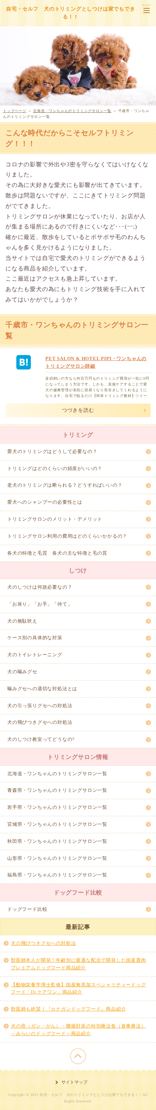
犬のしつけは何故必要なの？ (39, 587)
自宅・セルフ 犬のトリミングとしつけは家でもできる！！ (70, 13)
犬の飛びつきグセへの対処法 (39, 722)
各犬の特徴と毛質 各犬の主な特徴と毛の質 (57, 553)
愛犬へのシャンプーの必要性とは (44, 502)
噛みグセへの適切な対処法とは (42, 688)
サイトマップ (74, 1082)
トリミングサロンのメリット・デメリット (54, 519)
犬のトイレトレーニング (34, 654)
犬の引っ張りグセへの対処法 (39, 705)
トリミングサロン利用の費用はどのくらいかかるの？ (67, 536)
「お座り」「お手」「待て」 (39, 604)
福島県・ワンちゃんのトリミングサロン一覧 (57, 875)
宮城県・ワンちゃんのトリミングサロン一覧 (57, 824)
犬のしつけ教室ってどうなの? (41, 739)
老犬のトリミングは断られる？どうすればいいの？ (64, 485)
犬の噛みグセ (22, 671)
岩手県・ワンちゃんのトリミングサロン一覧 (57, 807)
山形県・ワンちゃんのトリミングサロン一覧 (57, 858)
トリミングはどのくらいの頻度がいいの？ (54, 468)
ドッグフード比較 (27, 909)
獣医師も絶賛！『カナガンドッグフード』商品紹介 (68, 1009)
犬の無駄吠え (22, 621)
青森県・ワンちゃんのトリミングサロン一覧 (57, 790)
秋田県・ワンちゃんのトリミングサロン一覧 (57, 841)
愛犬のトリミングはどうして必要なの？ (52, 451)
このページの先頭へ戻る (78, 1056)
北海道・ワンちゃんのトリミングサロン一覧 (57, 773)
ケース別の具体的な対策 (34, 637)
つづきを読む (78, 410)
